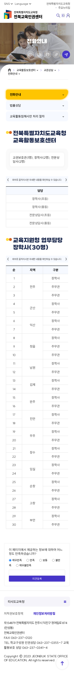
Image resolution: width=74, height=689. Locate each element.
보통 (45, 560)
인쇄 (48, 54)
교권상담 (48, 70)
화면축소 (39, 54)
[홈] (9, 70)
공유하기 (66, 54)
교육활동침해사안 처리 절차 (27, 116)
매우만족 (17, 560)
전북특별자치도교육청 (28, 15)
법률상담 (15, 105)
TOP (62, 663)
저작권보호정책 (13, 613)
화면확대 (30, 54)
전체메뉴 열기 (63, 16)
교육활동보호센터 (26, 70)
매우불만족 (25, 565)
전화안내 (12, 73)
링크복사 (56, 54)
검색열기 (58, 15)
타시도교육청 (16, 602)
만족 (32, 560)
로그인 (68, 15)
